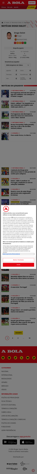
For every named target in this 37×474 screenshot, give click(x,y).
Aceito (18, 264)
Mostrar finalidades (18, 260)
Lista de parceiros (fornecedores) (11, 254)
